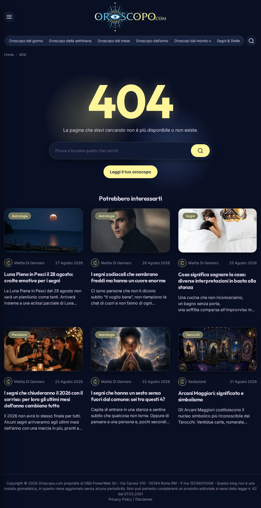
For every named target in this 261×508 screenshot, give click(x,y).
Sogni (190, 216)
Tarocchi (193, 335)
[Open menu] (9, 17)
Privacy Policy (120, 499)
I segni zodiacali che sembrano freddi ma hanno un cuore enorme (128, 277)
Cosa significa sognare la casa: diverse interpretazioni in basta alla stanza (217, 280)
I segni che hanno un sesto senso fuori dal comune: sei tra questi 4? (128, 396)
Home (9, 54)
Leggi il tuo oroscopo (130, 171)
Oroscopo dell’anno (152, 41)
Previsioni (19, 335)
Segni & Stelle (228, 41)
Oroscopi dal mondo (191, 41)
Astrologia (20, 216)
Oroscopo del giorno (26, 41)
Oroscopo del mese (114, 41)
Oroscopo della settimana (70, 41)
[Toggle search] (251, 41)
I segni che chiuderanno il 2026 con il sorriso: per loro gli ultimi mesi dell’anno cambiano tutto (43, 399)
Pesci (41, 290)
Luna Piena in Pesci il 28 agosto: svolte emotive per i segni (38, 277)
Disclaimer (143, 499)
